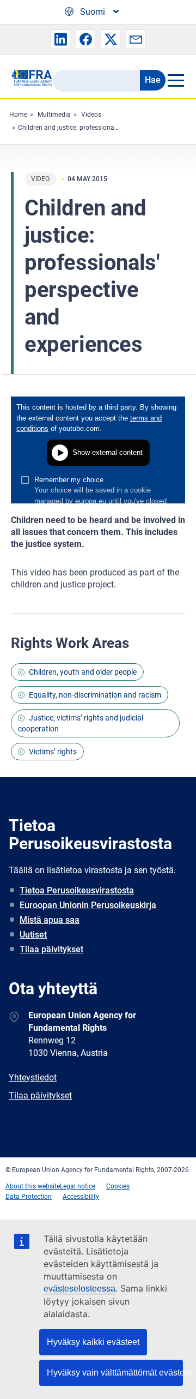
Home (18, 114)
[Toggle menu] (175, 80)
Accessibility (81, 1196)
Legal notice (77, 1186)
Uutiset (33, 934)
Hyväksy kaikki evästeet (93, 1342)
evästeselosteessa (79, 1288)
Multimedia (54, 114)
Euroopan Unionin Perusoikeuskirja (88, 905)
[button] (60, 39)
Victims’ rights (53, 751)
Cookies (118, 1186)
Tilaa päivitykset (51, 949)
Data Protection (28, 1196)
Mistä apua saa (49, 920)
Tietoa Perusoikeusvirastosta (77, 890)
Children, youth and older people (83, 672)
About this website (32, 1186)
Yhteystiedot (33, 1077)
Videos (91, 114)
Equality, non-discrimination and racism (95, 695)
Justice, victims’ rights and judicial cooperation (80, 723)
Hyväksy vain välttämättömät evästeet (115, 1372)
